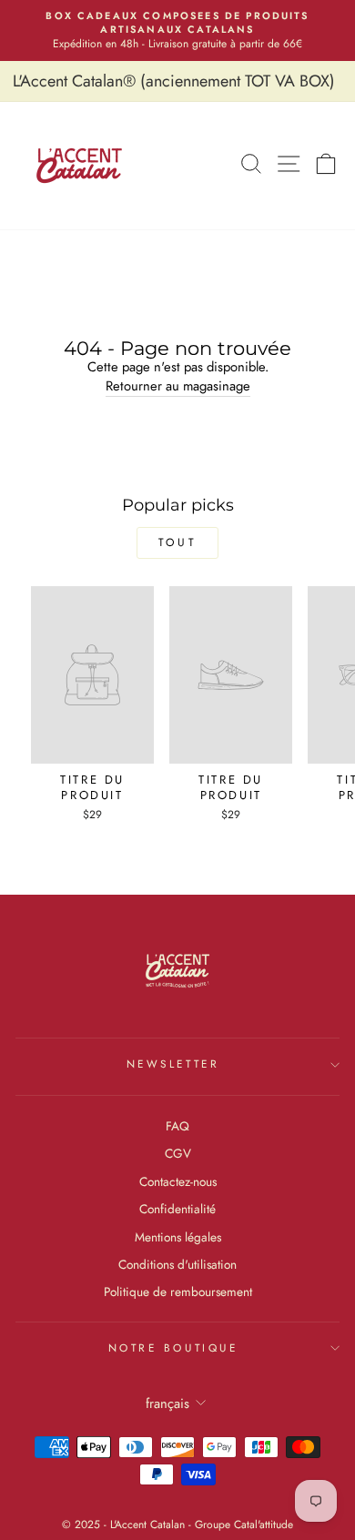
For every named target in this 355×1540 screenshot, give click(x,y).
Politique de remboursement (178, 1291)
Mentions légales (178, 1237)
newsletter (173, 1063)
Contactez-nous (178, 1181)
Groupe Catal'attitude (244, 1524)
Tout (177, 542)
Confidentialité (177, 1209)
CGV (178, 1153)
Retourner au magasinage (178, 386)
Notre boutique (173, 1347)
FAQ (177, 1126)
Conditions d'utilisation (177, 1264)
